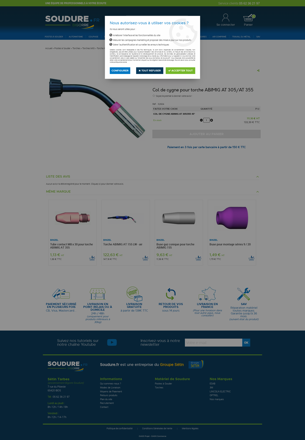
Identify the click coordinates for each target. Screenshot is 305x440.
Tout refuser (151, 70)
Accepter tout (182, 70)
